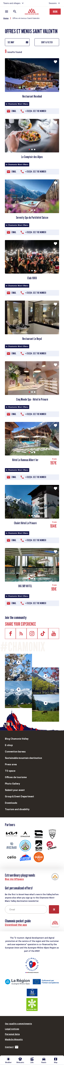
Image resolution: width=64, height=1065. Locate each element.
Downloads (11, 803)
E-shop (9, 745)
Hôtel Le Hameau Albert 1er (25, 460)
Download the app (16, 924)
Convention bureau (15, 751)
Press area (11, 764)
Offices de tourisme (16, 777)
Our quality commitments (18, 1023)
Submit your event (15, 790)
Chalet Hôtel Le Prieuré (25, 523)
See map (11, 42)
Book (55, 11)
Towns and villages (11, 3)
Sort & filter (47, 42)
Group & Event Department (19, 796)
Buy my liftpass (14, 879)
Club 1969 (32, 278)
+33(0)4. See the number (35, 111)
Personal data (12, 1034)
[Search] (14, 11)
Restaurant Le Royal (32, 339)
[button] (29, 89)
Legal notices (12, 1029)
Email (13, 111)
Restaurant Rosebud (32, 96)
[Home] (32, 11)
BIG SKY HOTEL (25, 586)
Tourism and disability (17, 809)
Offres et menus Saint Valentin (26, 18)
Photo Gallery (12, 783)
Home (6, 18)
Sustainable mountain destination (23, 758)
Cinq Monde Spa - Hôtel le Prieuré (32, 399)
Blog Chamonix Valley (16, 738)
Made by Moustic (14, 1039)
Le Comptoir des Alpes (32, 157)
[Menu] (6, 11)
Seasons (53, 3)
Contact (9, 1047)
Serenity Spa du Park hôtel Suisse (32, 218)
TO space (10, 771)
